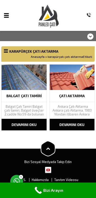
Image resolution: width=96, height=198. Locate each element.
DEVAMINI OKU (24, 124)
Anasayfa (38, 56)
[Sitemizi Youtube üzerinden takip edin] (48, 170)
